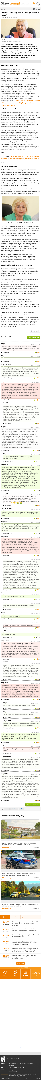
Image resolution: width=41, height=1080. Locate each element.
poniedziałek (25, 976)
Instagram (33, 1078)
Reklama (3, 1069)
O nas (10, 1067)
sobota (5, 976)
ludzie (21, 809)
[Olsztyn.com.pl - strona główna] (3, 1059)
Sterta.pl (10, 1074)
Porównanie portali (13, 1071)
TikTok (37, 1078)
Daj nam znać (15, 1067)
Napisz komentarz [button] (33, 337)
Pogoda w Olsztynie (20, 968)
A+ (39, 9)
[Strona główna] (16, 3)
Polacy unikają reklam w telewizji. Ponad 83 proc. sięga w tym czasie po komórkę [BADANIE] (25, 923)
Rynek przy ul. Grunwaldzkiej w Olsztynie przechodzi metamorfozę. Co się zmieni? (24, 929)
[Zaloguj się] (33, 3)
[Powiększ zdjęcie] (20, 28)
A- (34, 9)
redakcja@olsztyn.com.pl (14, 1063)
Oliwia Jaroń (4, 17)
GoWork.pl (11, 1065)
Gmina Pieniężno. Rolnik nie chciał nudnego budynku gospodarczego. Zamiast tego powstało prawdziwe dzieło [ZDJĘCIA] (25, 949)
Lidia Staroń (14, 809)
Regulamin (21, 1067)
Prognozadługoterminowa (36, 974)
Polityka (3, 9)
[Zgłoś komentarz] (11, 353)
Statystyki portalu (31, 1070)
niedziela (15, 976)
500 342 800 (23, 1063)
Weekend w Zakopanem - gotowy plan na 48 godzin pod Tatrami (25, 935)
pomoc (7, 809)
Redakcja (3, 1063)
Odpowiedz (6, 352)
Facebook (28, 1078)
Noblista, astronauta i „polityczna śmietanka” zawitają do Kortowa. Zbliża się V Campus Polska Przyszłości (25, 957)
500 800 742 (23, 1070)
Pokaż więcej (20, 963)
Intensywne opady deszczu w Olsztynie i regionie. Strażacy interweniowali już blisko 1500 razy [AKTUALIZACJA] (24, 942)
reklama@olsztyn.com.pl (14, 1070)
